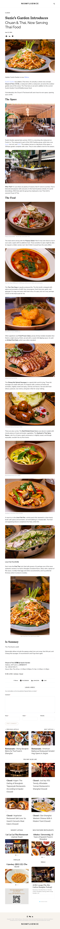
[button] (39, 901)
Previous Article (13, 729)
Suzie (6, 144)
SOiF (19, 144)
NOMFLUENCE (30, 4)
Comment (7, 694)
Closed (7, 13)
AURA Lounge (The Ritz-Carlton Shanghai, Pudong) (42, 886)
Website (42, 715)
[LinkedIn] (32, 916)
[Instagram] (27, 916)
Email (24, 715)
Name (7, 715)
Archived (16, 674)
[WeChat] (30, 916)
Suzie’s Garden (9, 82)
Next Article (48, 729)
